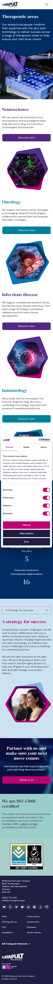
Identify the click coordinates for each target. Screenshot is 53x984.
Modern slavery (34, 932)
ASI (35, 824)
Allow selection (26, 533)
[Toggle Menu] (46, 5)
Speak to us (26, 780)
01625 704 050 (9, 897)
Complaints (7, 932)
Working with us (9, 921)
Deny (26, 542)
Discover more (26, 137)
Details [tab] (26, 447)
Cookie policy (33, 921)
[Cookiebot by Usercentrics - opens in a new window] (39, 440)
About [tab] (43, 447)
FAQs (4, 916)
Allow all (26, 525)
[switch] (46, 498)
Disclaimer (31, 927)
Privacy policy (33, 916)
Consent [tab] (9, 447)
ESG (4, 927)
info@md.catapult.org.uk (13, 900)
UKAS (24, 824)
